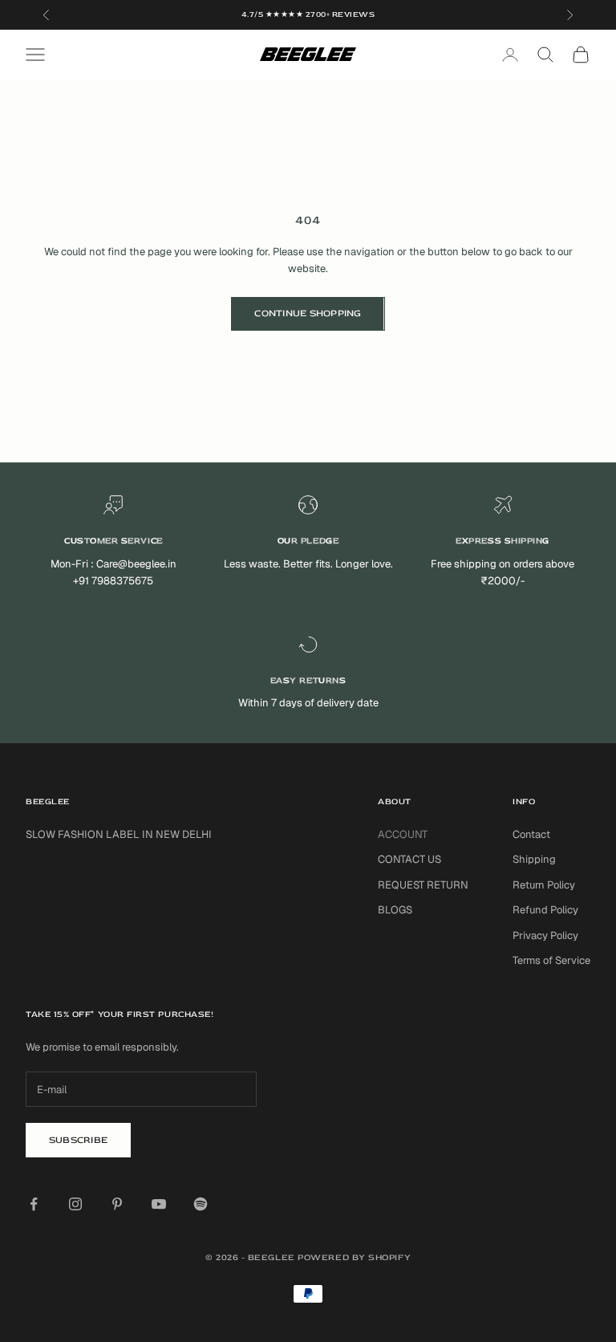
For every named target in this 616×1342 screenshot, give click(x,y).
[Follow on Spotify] (200, 1204)
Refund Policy (545, 910)
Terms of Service (551, 960)
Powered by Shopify (354, 1257)
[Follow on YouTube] (159, 1204)
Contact (531, 834)
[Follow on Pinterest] (117, 1204)
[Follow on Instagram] (75, 1204)
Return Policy (544, 885)
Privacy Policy (545, 935)
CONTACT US (409, 859)
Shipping (534, 859)
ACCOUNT (403, 834)
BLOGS (395, 910)
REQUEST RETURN (423, 885)
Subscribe (78, 1140)
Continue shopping (307, 313)
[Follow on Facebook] (34, 1204)
